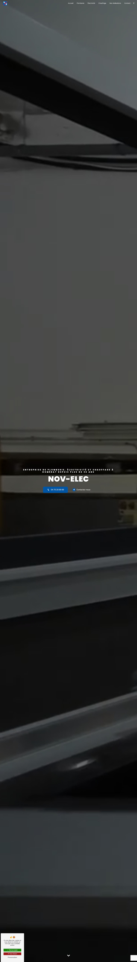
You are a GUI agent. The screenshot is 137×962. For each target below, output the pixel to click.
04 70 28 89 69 (57, 490)
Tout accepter (13, 950)
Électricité (91, 3)
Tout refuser (13, 954)
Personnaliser (12, 957)
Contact (127, 3)
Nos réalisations (115, 3)
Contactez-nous (83, 490)
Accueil (70, 3)
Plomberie (80, 3)
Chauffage (102, 3)
